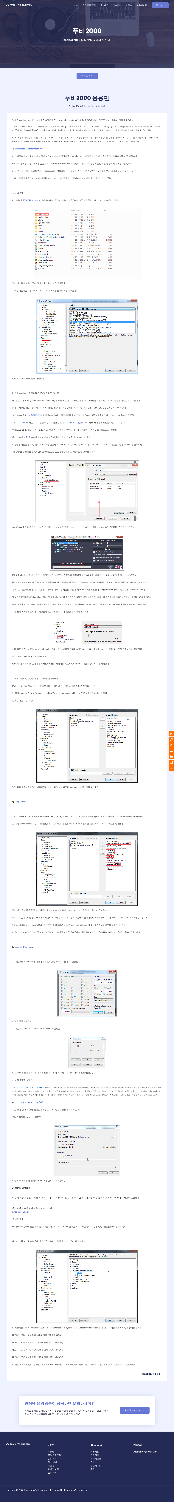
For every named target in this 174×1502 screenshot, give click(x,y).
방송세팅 (104, 5)
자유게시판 (141, 5)
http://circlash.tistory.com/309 (30, 149)
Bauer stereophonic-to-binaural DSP (28, 1088)
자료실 (129, 5)
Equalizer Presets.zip (23, 947)
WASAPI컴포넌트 (32, 200)
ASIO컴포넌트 (35, 415)
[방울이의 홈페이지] (19, 5)
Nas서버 (117, 5)
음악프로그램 (88, 5)
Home (75, 5)
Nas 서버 (52, 1462)
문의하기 (52, 1472)
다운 (26, 437)
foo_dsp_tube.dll (21, 1212)
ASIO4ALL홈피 (75, 422)
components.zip (21, 802)
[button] (160, 5)
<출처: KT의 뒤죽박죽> (151, 1374)
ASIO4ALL (23, 422)
